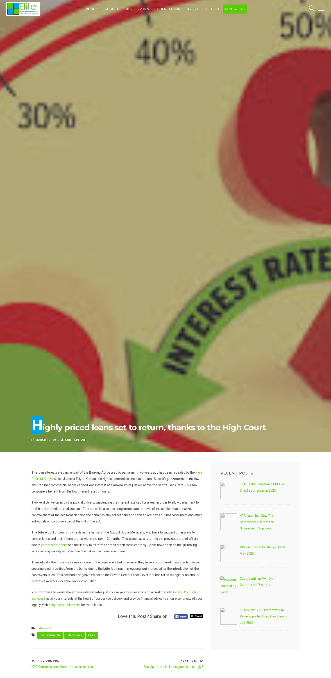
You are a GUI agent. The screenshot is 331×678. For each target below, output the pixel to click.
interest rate (74, 635)
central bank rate (50, 635)
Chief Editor (75, 439)
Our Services (137, 9)
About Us (113, 9)
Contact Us (235, 9)
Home (95, 9)
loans (91, 635)
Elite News (44, 628)
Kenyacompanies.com (64, 605)
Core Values (195, 9)
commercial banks (54, 545)
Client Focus (168, 9)
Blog (215, 9)
